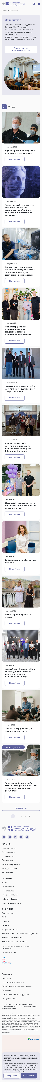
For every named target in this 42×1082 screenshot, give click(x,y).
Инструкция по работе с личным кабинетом (16, 947)
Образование (8, 886)
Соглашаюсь (29, 1075)
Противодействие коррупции (15, 994)
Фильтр (11, 107)
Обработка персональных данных (17, 986)
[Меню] (38, 3)
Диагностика (7, 860)
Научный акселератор (11, 903)
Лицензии (6, 978)
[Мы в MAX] (4, 837)
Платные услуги (9, 848)
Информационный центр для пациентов (20, 933)
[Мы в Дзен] (21, 837)
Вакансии (6, 925)
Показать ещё (21, 808)
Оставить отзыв (9, 952)
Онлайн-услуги (8, 852)
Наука (4, 882)
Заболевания (7, 872)
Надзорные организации (13, 982)
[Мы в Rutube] (15, 837)
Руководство (8, 913)
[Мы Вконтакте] (10, 837)
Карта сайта (7, 974)
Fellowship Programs (10, 899)
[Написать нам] (27, 837)
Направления (8, 856)
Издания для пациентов (12, 937)
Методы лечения (9, 868)
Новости (5, 921)
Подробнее (14, 159)
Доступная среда (9, 998)
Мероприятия (8, 891)
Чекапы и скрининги (11, 864)
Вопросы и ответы (10, 929)
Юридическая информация (14, 942)
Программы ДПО (10, 895)
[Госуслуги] (6, 961)
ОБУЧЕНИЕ (7, 878)
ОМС (4, 917)
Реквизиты (6, 990)
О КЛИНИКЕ (7, 909)
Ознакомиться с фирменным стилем (21, 49)
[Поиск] (33, 3)
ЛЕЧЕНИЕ (6, 844)
